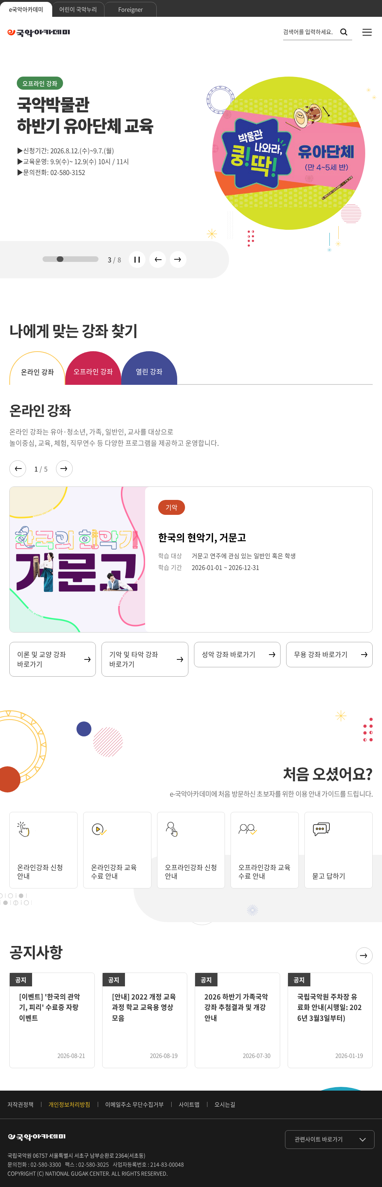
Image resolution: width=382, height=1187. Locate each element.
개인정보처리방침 (69, 1104)
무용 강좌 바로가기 (321, 654)
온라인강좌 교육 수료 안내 (114, 871)
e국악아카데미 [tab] (26, 9)
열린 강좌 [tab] (149, 372)
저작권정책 (20, 1104)
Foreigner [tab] (130, 9)
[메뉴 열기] (367, 32)
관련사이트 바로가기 (319, 1139)
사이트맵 (189, 1104)
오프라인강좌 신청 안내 (191, 871)
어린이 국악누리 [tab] (78, 9)
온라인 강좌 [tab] (37, 372)
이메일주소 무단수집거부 (134, 1104)
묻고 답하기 (328, 876)
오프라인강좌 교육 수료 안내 (264, 871)
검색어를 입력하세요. (308, 32)
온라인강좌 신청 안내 (40, 871)
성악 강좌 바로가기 (229, 654)
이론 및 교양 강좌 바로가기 (41, 659)
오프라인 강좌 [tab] (93, 372)
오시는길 (225, 1104)
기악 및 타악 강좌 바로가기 (133, 659)
